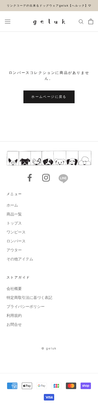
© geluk (49, 348)
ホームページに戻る (49, 97)
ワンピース (16, 232)
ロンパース (16, 241)
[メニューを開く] (7, 21)
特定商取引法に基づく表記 (29, 297)
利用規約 (14, 315)
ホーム (12, 205)
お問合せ (14, 324)
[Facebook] (29, 178)
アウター (14, 250)
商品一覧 (14, 214)
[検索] (81, 21)
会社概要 (14, 288)
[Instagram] (46, 178)
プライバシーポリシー (26, 306)
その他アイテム (20, 258)
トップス (14, 223)
